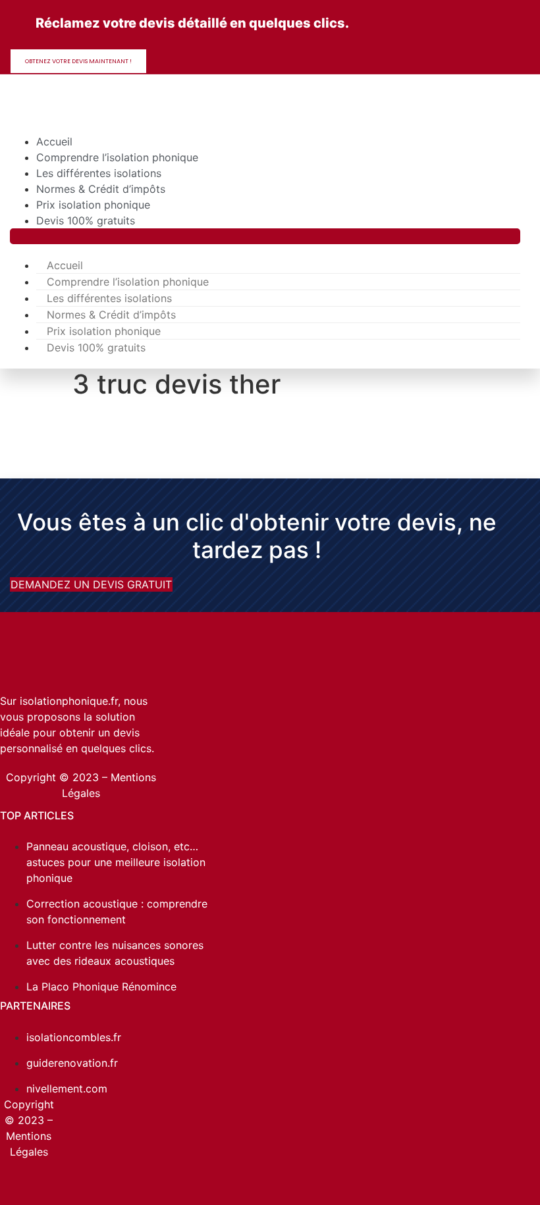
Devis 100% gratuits (85, 220)
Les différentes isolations (98, 173)
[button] (265, 236)
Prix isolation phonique (93, 204)
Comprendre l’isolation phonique (117, 157)
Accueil (54, 141)
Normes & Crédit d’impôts (100, 188)
